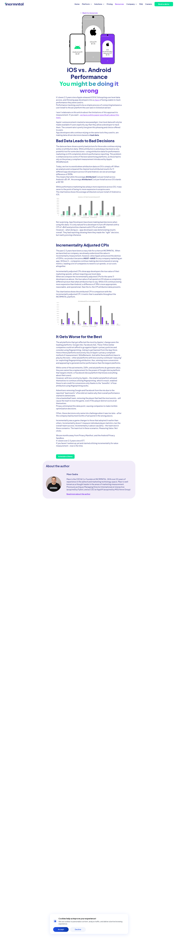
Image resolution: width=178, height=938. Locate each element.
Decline (78, 929)
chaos (96, 100)
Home (77, 4)
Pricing (110, 4)
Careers (148, 4)
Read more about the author (78, 494)
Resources (119, 4)
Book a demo (163, 4)
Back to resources (90, 13)
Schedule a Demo (65, 456)
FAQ (141, 4)
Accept (61, 929)
